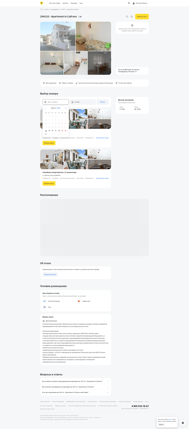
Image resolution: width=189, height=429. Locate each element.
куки (169, 419)
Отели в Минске (138, 401)
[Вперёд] (66, 108)
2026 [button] (58, 108)
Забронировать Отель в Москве (75, 401)
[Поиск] (129, 3)
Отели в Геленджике (125, 401)
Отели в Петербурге (58, 401)
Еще (146, 401)
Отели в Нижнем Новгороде (107, 401)
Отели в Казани (92, 401)
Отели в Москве (45, 401)
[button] (41, 9)
